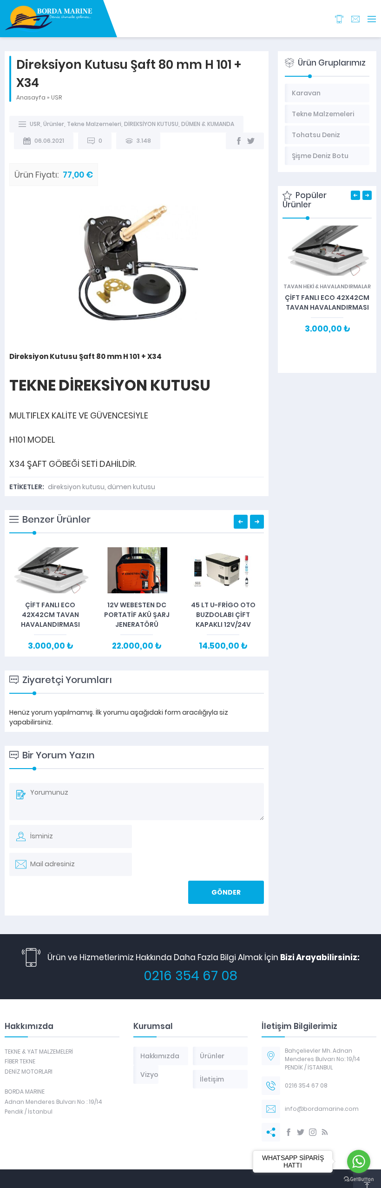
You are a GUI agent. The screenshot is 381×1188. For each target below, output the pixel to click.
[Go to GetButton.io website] (359, 1178)
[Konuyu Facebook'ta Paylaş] (239, 141)
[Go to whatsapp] (358, 1161)
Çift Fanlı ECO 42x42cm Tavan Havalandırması (50, 614)
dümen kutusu (131, 486)
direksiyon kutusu (76, 486)
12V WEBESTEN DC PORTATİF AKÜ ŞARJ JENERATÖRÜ (137, 614)
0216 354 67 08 (190, 976)
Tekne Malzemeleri (94, 124)
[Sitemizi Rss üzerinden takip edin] (324, 1132)
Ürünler (53, 124)
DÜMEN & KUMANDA (207, 124)
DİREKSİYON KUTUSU (151, 124)
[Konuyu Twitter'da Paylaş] (251, 141)
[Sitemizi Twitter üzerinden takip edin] (300, 1132)
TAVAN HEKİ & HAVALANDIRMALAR (327, 286)
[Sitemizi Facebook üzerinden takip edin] (288, 1132)
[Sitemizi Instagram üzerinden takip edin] (312, 1132)
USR (56, 97)
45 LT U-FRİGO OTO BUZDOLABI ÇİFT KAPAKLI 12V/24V (223, 614)
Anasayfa (31, 97)
